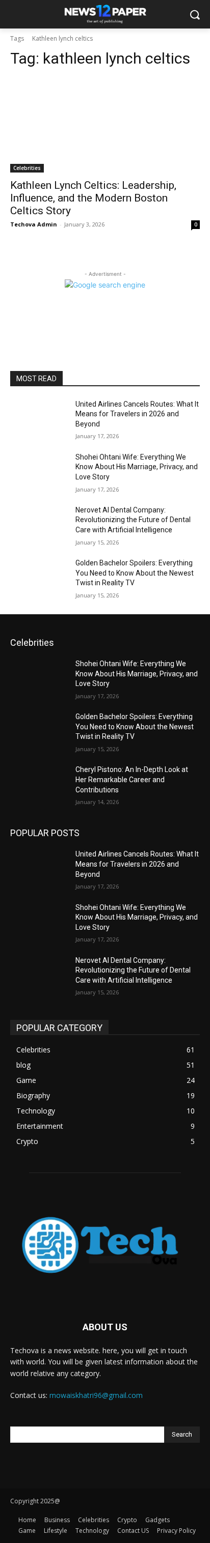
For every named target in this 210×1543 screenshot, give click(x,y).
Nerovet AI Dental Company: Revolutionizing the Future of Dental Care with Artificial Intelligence (133, 520)
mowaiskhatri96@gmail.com (96, 1395)
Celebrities (27, 168)
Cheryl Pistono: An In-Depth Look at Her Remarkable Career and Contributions (131, 779)
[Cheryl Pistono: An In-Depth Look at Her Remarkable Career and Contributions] (38, 785)
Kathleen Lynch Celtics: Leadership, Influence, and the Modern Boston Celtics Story (93, 198)
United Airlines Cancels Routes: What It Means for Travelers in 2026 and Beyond (137, 414)
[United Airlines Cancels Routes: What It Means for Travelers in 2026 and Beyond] (38, 419)
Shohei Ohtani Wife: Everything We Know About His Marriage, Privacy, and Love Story (136, 467)
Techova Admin (33, 224)
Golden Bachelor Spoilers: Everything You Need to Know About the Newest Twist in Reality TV (134, 573)
